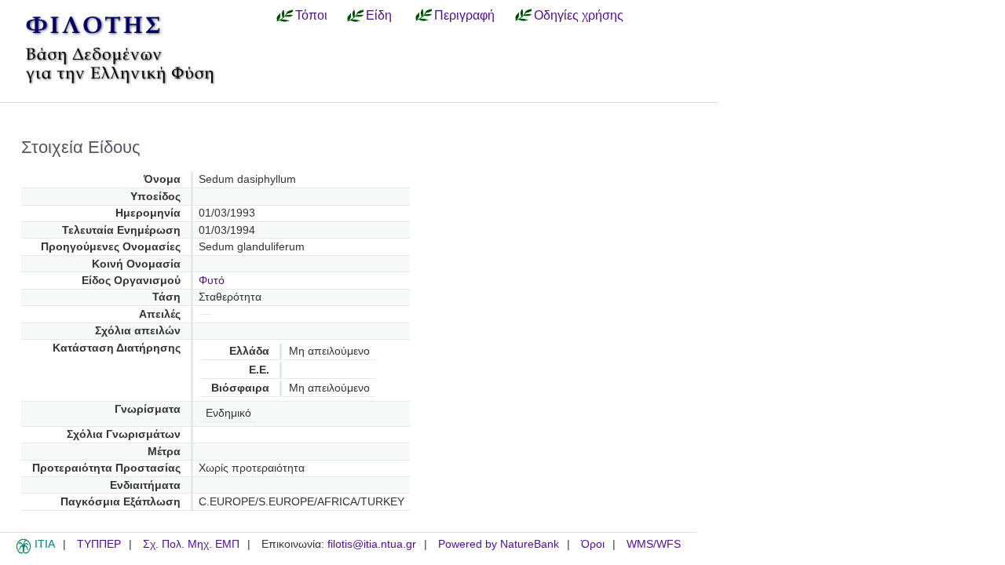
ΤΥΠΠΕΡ (99, 544)
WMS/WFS (654, 544)
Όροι (593, 544)
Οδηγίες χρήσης (578, 15)
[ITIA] (23, 551)
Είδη (379, 15)
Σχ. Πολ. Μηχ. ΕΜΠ (191, 544)
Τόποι (311, 15)
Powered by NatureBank (498, 544)
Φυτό (212, 280)
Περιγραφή (464, 15)
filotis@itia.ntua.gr (371, 544)
